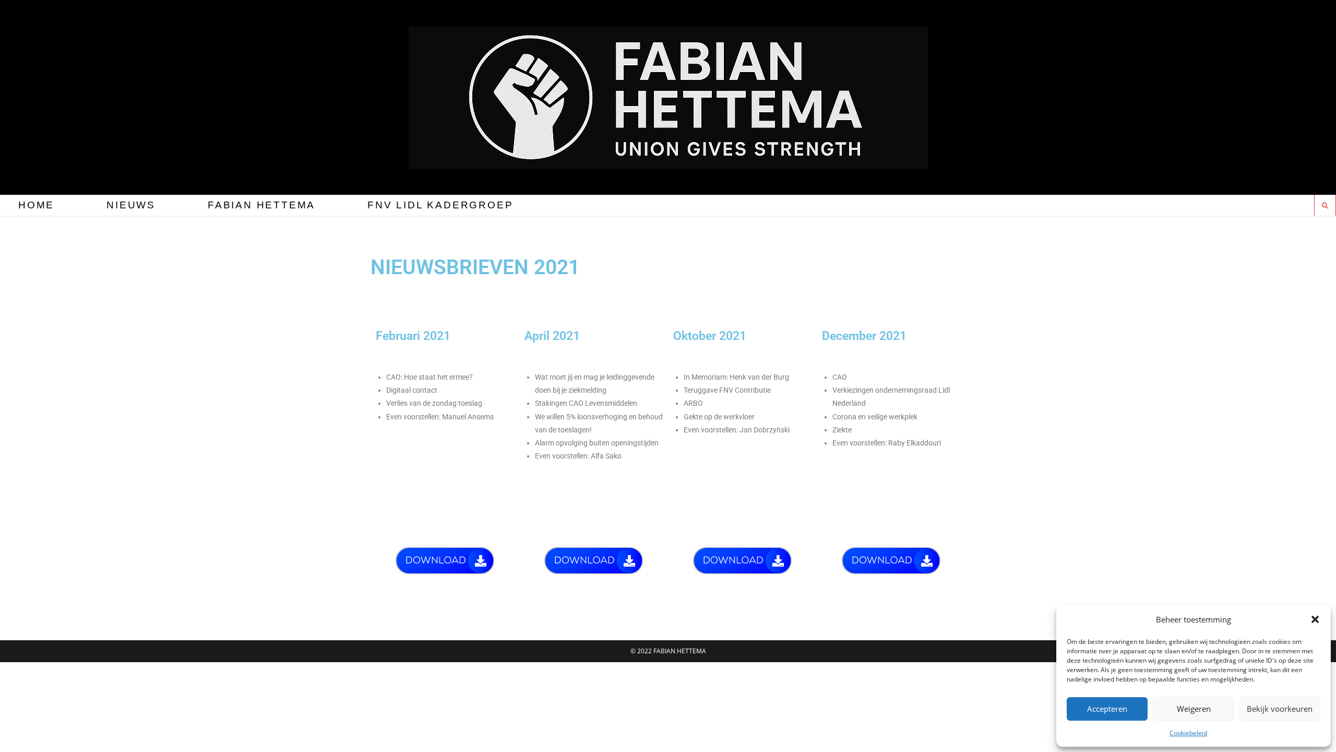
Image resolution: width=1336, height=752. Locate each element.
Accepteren (1107, 708)
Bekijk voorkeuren (1280, 708)
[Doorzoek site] (1325, 206)
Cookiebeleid (1188, 732)
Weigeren (1194, 708)
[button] (1315, 619)
